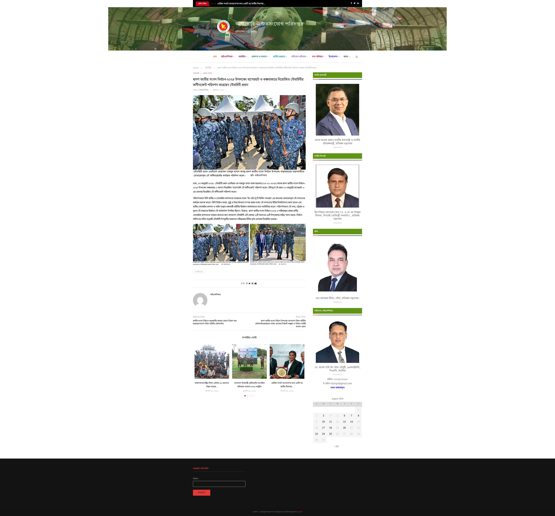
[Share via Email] (256, 283)
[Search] (357, 56)
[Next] (215, 3)
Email (196, 478)
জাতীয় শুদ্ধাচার (279, 56)
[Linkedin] (358, 4)
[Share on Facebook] (246, 283)
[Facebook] (351, 4)
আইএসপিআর (226, 56)
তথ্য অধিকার (317, 56)
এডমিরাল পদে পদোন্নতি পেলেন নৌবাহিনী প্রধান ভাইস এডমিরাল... (243, 3)
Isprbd (299, 511)
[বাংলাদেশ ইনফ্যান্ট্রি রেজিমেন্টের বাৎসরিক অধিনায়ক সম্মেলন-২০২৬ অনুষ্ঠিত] (249, 361)
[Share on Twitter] (249, 283)
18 (330, 428)
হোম (215, 56)
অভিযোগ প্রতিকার (298, 56)
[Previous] (212, 3)
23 (316, 434)
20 (344, 428)
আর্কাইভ (242, 56)
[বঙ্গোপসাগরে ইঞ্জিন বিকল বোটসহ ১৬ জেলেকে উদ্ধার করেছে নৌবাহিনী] (212, 361)
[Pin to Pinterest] (252, 283)
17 (323, 428)
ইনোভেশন (333, 56)
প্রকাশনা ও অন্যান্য (259, 56)
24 (323, 434)
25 (330, 434)
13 (344, 422)
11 (330, 422)
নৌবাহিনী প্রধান (199, 272)
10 (323, 422)
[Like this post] (244, 283)
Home (196, 67)
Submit (201, 492)
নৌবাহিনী (208, 67)
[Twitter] (355, 4)
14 (351, 422)
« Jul (336, 446)
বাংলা (346, 56)
